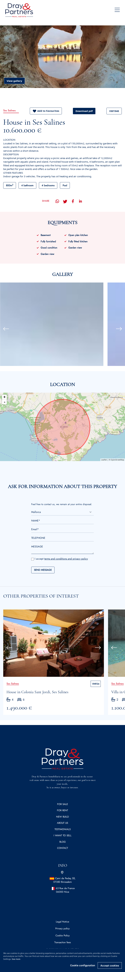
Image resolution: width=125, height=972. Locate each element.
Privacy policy (62, 928)
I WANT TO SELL (62, 835)
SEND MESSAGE (43, 570)
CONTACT (62, 848)
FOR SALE (62, 804)
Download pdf (84, 111)
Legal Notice (62, 921)
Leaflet (104, 459)
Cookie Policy (63, 935)
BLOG (62, 842)
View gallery (14, 80)
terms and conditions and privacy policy (66, 559)
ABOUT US (62, 823)
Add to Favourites (48, 110)
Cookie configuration (82, 965)
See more (16, 959)
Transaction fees (62, 942)
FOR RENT (62, 810)
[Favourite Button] (101, 613)
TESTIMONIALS (63, 829)
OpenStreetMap (117, 459)
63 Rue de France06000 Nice (65, 890)
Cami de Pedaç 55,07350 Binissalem (64, 880)
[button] (4, 328)
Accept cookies (109, 965)
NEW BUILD (62, 817)
